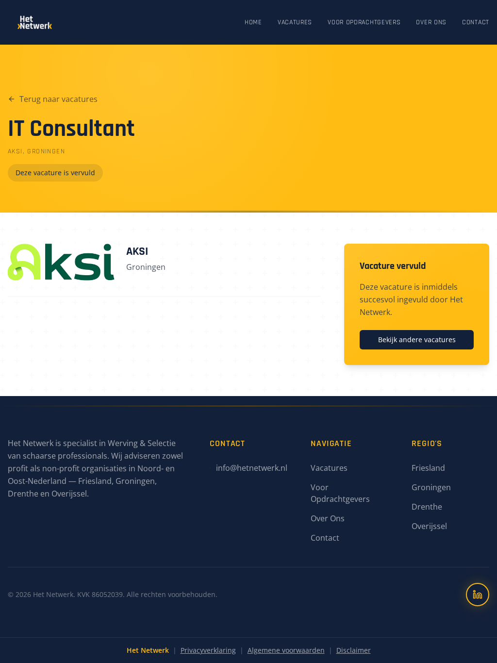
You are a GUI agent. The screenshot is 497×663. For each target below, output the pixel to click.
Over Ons (431, 22)
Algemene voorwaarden (286, 650)
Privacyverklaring (208, 650)
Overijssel (429, 526)
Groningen (431, 487)
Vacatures (295, 22)
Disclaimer (353, 650)
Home (253, 22)
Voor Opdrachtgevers (364, 22)
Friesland (428, 468)
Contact (475, 22)
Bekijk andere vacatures (417, 339)
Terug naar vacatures (58, 99)
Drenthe (427, 506)
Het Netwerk (148, 650)
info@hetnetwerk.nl (251, 468)
